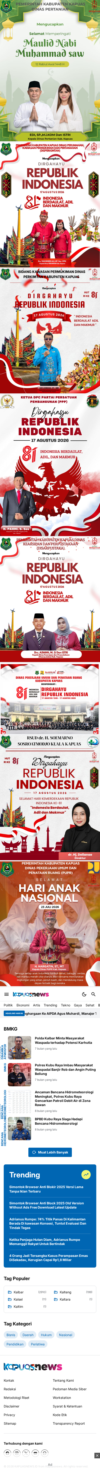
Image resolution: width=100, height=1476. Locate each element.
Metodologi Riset (16, 1398)
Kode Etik (60, 1415)
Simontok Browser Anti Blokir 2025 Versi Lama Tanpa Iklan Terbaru (46, 1189)
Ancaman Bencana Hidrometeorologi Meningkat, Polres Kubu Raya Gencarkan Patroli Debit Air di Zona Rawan (64, 1098)
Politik (8, 1005)
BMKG (5, 1067)
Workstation (62, 1398)
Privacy (9, 1415)
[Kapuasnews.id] (33, 1367)
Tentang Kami (63, 1380)
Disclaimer (11, 1406)
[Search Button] (93, 994)
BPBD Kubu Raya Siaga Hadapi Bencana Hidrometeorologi (59, 1121)
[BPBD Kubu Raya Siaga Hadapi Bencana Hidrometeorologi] (19, 1128)
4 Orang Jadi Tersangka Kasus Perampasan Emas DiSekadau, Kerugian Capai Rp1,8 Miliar (48, 1258)
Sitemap (10, 1423)
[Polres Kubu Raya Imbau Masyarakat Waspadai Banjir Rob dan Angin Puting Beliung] (19, 1074)
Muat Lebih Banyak (53, 1152)
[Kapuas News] (31, 994)
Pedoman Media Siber (70, 1389)
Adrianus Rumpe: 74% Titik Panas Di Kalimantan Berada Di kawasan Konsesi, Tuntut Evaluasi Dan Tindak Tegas (47, 1223)
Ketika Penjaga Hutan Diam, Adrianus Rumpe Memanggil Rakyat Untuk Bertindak (44, 1242)
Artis (36, 1005)
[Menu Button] (6, 994)
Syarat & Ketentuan (67, 1406)
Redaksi (10, 1389)
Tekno (65, 1005)
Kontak (9, 1380)
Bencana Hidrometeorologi (4, 1131)
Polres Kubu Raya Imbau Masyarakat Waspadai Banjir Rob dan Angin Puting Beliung (65, 1069)
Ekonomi (23, 1005)
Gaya (78, 1005)
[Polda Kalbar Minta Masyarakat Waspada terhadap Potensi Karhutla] (19, 1047)
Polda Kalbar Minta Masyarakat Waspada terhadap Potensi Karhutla (63, 1040)
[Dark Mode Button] (84, 994)
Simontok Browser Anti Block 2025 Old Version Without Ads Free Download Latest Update (46, 1205)
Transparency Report (69, 1423)
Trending (50, 1005)
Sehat (90, 1005)
